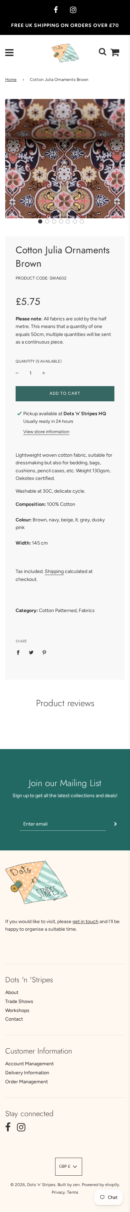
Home (11, 79)
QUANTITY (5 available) (39, 361)
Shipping (54, 571)
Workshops (17, 1010)
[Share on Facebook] (20, 652)
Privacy (58, 1192)
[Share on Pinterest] (44, 652)
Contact (14, 1019)
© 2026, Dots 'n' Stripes (32, 1184)
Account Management (29, 1064)
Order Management (26, 1082)
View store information (46, 431)
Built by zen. (69, 1184)
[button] (40, 221)
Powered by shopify (100, 1184)
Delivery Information (27, 1073)
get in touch (85, 921)
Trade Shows (19, 1001)
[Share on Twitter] (31, 652)
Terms (72, 1192)
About (11, 992)
